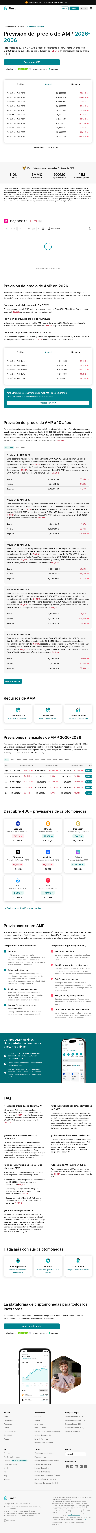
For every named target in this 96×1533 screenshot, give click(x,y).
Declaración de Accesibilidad (46, 1479)
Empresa (7, 1453)
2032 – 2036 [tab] (20, 448)
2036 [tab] (67, 760)
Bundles (38, 1417)
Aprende (7, 1479)
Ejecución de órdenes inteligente (47, 1431)
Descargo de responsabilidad (46, 1483)
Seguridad (8, 1435)
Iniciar (64, 8)
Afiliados (7, 1472)
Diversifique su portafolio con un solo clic (48, 1271)
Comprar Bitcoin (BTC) (74, 1417)
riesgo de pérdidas (33, 188)
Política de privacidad (43, 1464)
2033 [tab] (49, 760)
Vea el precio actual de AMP (78, 719)
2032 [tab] (43, 760)
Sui (18, 885)
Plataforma (8, 1424)
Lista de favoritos (41, 1439)
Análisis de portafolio (43, 1435)
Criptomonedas (10, 1431)
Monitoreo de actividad (44, 1443)
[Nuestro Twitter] (67, 1467)
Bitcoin (48, 829)
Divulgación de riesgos (43, 1457)
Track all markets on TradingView (48, 269)
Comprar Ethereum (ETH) (75, 1420)
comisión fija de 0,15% (16, 1056)
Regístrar (74, 8)
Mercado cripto (41, 1428)
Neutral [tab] (48, 84)
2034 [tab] (55, 760)
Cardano (18, 829)
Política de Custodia (42, 1472)
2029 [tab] (25, 760)
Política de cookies (42, 1468)
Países (6, 1439)
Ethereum (18, 857)
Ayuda (6, 1468)
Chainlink (48, 857)
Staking (37, 1420)
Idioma (68, 1449)
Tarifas (6, 1428)
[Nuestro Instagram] (81, 1467)
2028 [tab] (19, 760)
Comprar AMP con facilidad (17, 719)
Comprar (89, 770)
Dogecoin (78, 829)
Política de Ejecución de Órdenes (48, 1476)
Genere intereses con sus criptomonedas (18, 1271)
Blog (5, 1476)
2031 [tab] (37, 760)
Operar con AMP (32, 62)
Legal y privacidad (74, 1515)
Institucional (8, 1420)
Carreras (15, 1461)
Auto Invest (39, 1424)
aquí (85, 1520)
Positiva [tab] (20, 84)
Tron (48, 885)
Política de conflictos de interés (47, 1461)
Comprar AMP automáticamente (78, 1270)
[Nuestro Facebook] (86, 1467)
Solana (78, 857)
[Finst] (10, 8)
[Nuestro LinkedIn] (76, 1467)
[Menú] (90, 8)
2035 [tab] (61, 760)
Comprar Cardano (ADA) (74, 1428)
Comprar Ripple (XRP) (73, 1424)
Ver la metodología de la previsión (48, 147)
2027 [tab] (13, 760)
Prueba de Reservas (12, 1457)
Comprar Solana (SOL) (74, 1431)
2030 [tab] (31, 760)
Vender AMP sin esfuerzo (48, 719)
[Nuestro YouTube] (72, 1467)
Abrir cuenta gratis (31, 1326)
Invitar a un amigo (10, 1464)
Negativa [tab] (75, 84)
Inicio (6, 1417)
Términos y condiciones (44, 1453)
